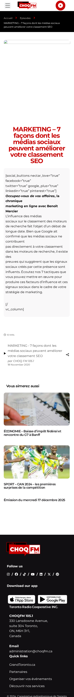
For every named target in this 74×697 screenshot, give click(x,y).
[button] (7, 5)
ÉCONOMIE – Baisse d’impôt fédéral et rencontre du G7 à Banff (32, 433)
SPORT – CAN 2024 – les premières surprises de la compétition (30, 486)
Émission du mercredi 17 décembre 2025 (34, 500)
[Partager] (67, 354)
